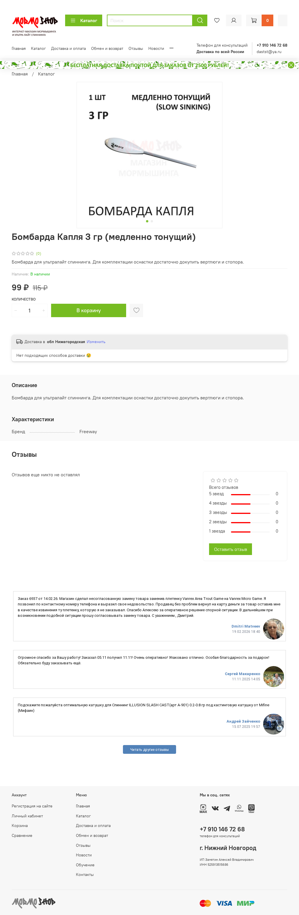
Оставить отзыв (230, 549)
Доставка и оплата (68, 48)
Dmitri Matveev (246, 626)
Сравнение (22, 835)
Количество (24, 299)
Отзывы (135, 48)
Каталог (88, 20)
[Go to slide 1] (147, 221)
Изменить (96, 341)
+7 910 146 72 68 (222, 829)
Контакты (85, 874)
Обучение (85, 864)
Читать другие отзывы (149, 749)
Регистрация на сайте (32, 806)
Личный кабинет (27, 816)
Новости (156, 48)
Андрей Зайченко (243, 721)
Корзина (20, 825)
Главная (19, 48)
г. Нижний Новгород (228, 848)
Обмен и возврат (107, 48)
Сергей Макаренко (242, 674)
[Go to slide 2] (152, 221)
